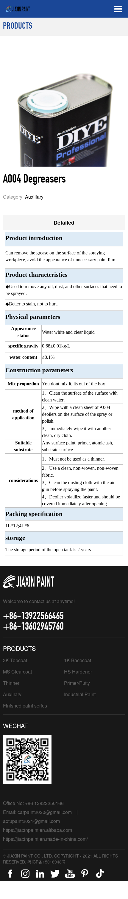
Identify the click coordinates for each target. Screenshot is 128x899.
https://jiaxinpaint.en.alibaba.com (37, 830)
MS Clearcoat (17, 671)
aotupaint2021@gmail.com (31, 821)
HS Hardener (78, 671)
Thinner (11, 682)
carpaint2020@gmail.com (45, 812)
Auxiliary (12, 694)
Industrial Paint (80, 694)
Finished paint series (25, 705)
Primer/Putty (77, 682)
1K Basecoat (77, 660)
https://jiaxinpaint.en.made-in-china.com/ (45, 838)
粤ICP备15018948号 (46, 862)
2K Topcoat (15, 660)
